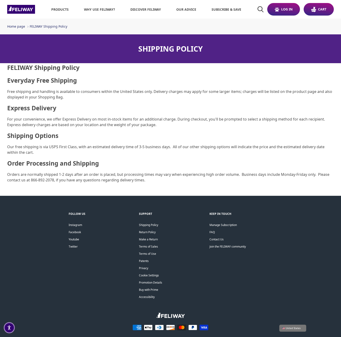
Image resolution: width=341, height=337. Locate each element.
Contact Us (216, 239)
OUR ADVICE (186, 9)
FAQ (212, 232)
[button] (9, 327)
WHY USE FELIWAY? (99, 9)
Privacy (143, 268)
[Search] (260, 9)
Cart (322, 9)
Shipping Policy (148, 225)
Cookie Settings (149, 275)
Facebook (75, 232)
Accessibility (147, 297)
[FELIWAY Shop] (21, 9)
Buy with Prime (148, 290)
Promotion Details (150, 283)
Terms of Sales (148, 247)
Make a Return (148, 239)
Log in (287, 9)
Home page (16, 26)
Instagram (75, 225)
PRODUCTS (60, 9)
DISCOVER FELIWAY (145, 9)
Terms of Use (147, 254)
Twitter (73, 247)
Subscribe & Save (226, 9)
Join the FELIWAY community (227, 247)
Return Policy (147, 232)
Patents (144, 261)
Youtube (74, 239)
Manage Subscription (223, 225)
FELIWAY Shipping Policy (48, 26)
